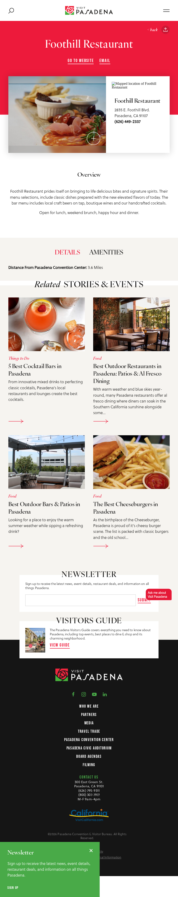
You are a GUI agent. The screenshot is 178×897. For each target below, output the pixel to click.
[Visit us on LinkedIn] (104, 693)
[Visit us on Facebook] (73, 693)
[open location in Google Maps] (138, 85)
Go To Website (81, 60)
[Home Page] (89, 10)
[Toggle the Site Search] (11, 10)
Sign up (13, 888)
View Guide (60, 644)
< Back (152, 30)
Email (104, 60)
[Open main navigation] (166, 10)
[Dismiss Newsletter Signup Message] (91, 850)
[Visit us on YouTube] (94, 693)
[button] (157, 594)
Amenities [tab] (106, 253)
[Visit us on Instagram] (83, 693)
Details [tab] (67, 253)
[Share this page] (165, 30)
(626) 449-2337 (127, 121)
